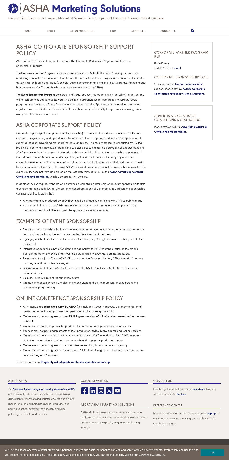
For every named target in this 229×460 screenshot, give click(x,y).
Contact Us (168, 31)
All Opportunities (82, 31)
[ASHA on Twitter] (109, 393)
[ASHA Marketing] (74, 9)
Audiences (138, 31)
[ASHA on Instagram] (101, 393)
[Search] (192, 31)
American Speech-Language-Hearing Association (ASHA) (44, 389)
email (177, 68)
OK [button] (212, 452)
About (51, 31)
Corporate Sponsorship (189, 84)
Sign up (211, 413)
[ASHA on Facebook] (84, 393)
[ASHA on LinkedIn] (93, 393)
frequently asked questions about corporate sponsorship (75, 362)
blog (113, 31)
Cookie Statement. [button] (152, 454)
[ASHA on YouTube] (117, 393)
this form (181, 394)
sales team (199, 389)
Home (28, 31)
